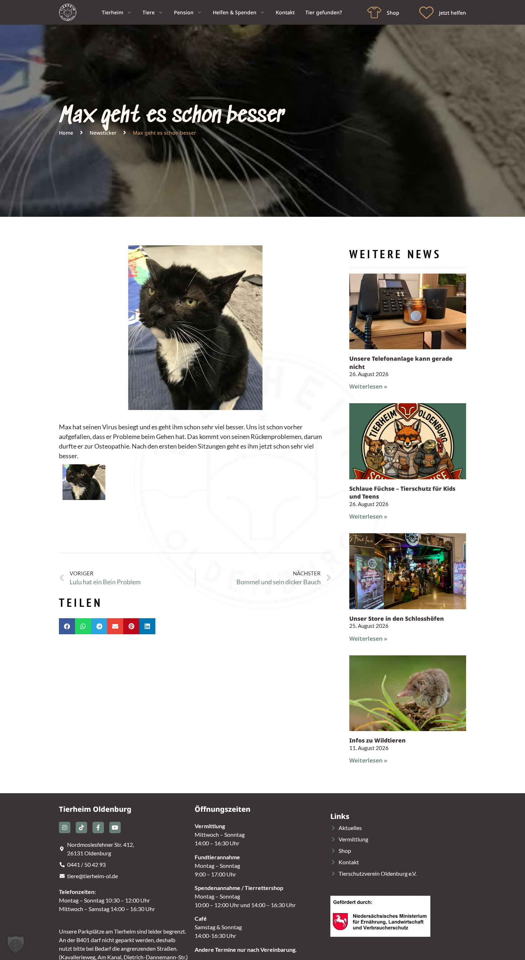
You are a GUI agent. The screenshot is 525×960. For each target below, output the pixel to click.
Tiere (148, 12)
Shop (393, 12)
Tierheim (112, 12)
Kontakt (285, 12)
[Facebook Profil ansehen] (98, 827)
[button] (67, 626)
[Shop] (374, 12)
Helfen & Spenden (234, 12)
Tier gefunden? (323, 12)
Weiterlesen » (368, 386)
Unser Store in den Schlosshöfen (396, 618)
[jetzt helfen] (426, 12)
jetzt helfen (452, 12)
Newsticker (103, 132)
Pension (184, 12)
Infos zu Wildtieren (377, 740)
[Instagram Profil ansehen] (64, 827)
